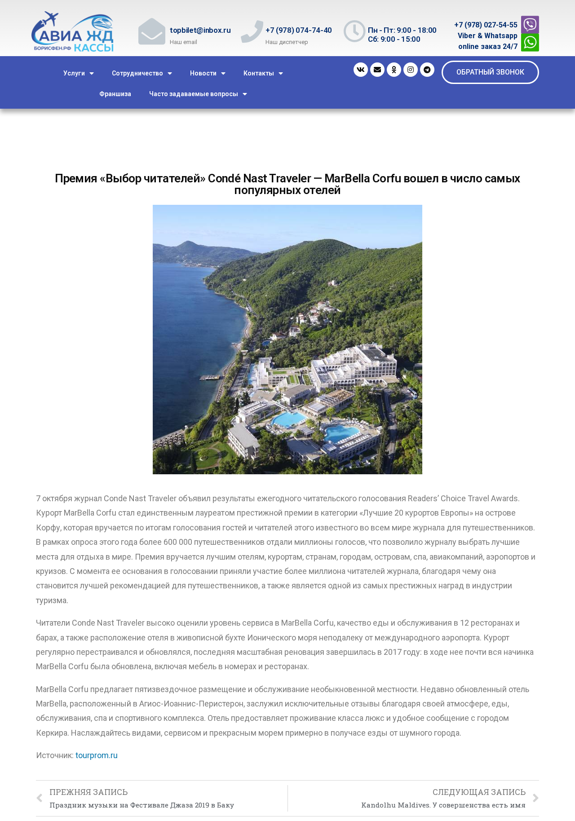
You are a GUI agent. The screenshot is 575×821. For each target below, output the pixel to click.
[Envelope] (377, 69)
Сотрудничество (137, 73)
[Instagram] (410, 69)
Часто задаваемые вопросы (193, 93)
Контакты (258, 73)
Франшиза (115, 93)
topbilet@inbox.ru (200, 30)
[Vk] (361, 69)
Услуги (74, 73)
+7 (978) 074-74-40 (298, 30)
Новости (203, 73)
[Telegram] (427, 69)
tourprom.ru (96, 755)
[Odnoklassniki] (394, 69)
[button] (490, 72)
